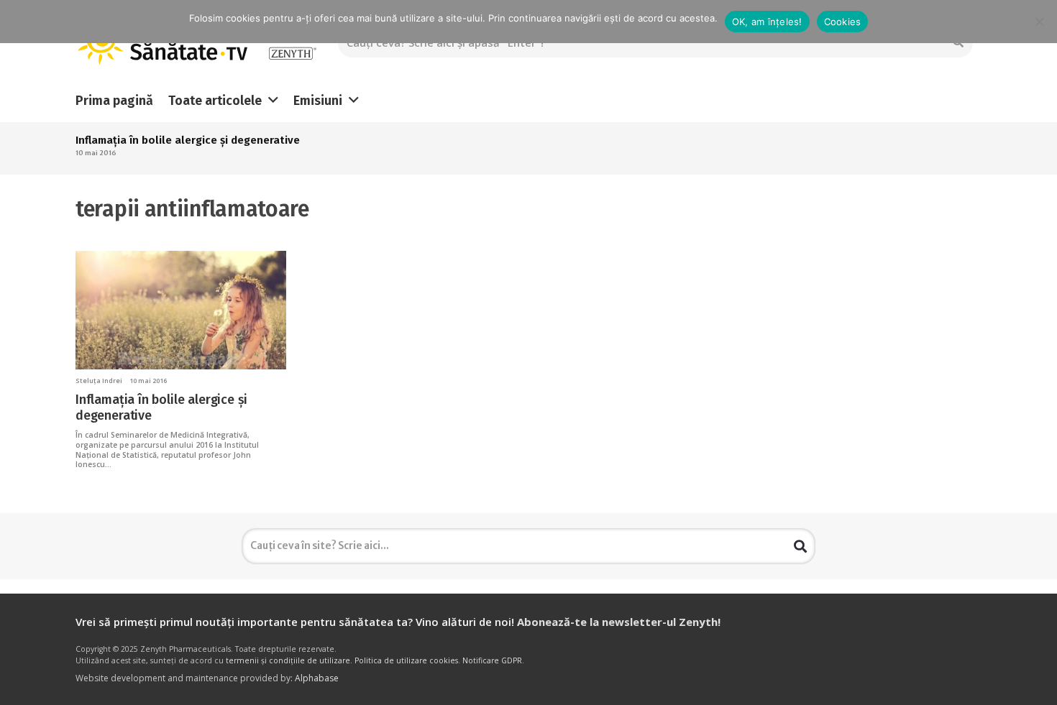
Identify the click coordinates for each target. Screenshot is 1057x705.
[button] (273, 101)
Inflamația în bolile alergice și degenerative (188, 140)
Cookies (842, 21)
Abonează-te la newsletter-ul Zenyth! (618, 621)
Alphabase (317, 678)
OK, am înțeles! (767, 21)
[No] (1039, 21)
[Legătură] (292, 43)
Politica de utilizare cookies (406, 660)
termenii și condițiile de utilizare (288, 660)
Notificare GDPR (492, 660)
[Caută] (800, 546)
